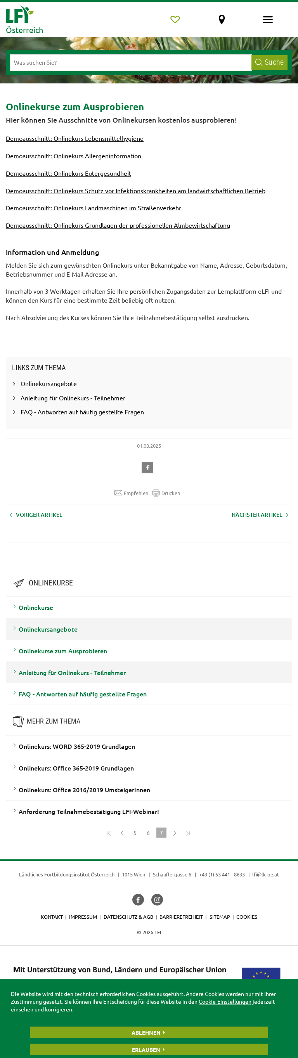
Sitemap (220, 916)
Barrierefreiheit (181, 916)
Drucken (170, 493)
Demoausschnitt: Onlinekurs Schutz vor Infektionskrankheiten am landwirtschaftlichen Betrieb (135, 190)
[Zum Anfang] (109, 833)
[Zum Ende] (188, 833)
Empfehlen (136, 493)
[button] (149, 466)
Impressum (83, 916)
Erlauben (146, 1049)
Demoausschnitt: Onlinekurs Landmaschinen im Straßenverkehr (93, 207)
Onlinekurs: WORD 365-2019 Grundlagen (77, 746)
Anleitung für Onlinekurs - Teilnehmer (72, 672)
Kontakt (52, 916)
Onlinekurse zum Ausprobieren (63, 650)
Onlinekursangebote (48, 629)
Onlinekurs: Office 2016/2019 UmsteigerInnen (84, 789)
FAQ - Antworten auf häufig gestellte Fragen (83, 693)
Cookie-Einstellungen (225, 1001)
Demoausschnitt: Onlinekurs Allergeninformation (73, 155)
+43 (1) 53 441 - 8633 (222, 874)
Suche (274, 62)
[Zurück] (122, 833)
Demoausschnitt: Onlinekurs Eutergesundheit (68, 173)
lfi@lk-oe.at (265, 874)
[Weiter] (175, 833)
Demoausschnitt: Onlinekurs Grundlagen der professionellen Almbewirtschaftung (118, 225)
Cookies (246, 916)
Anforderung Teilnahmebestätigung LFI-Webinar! (89, 811)
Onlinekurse (36, 607)
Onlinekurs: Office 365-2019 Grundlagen (76, 768)
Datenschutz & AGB (128, 916)
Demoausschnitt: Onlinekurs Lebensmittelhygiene (75, 138)
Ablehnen (146, 1032)
